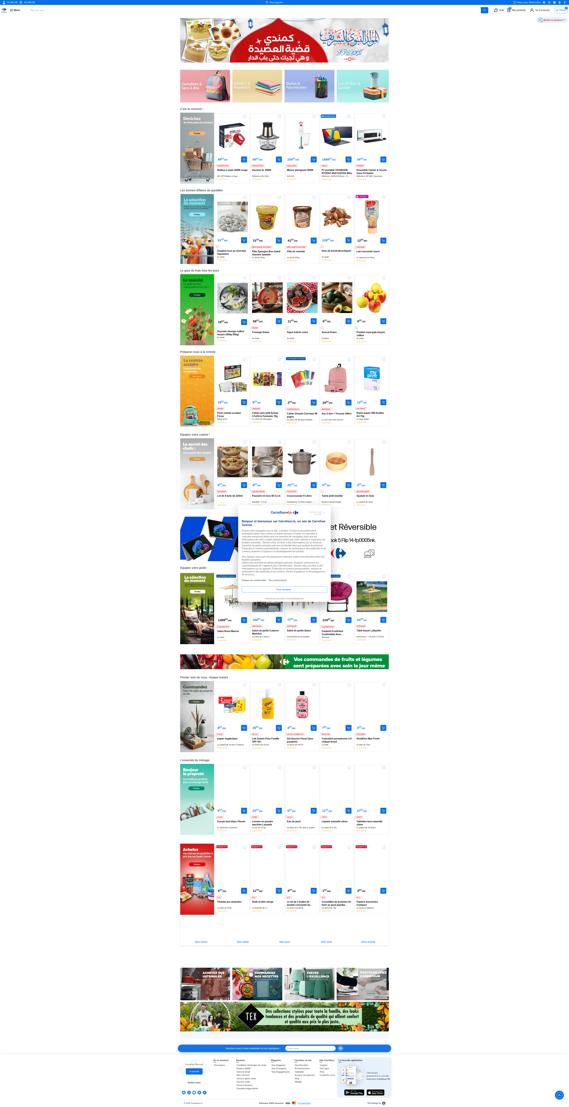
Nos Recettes (301, 1065)
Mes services (243, 1075)
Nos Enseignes (279, 1068)
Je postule (194, 1071)
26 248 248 (29, 2)
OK (340, 1048)
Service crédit (243, 1081)
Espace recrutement (305, 1075)
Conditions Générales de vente (251, 1065)
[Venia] (4, 10)
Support (323, 1065)
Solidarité (299, 1072)
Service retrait (243, 1072)
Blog (297, 1078)
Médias (298, 1081)
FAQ (322, 1072)
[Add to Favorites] (244, 116)
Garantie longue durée (247, 1088)
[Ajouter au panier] (244, 159)
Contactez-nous (327, 1075)
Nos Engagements (281, 1072)
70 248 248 (12, 2)
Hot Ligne (324, 1068)
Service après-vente (246, 1078)
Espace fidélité (243, 1068)
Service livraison (244, 1085)
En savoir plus (304, 1103)
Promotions (219, 1065)
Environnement (302, 1068)
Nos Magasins (279, 1065)
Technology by (374, 1103)
